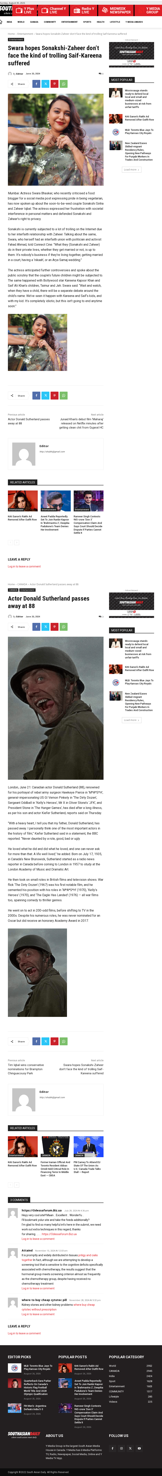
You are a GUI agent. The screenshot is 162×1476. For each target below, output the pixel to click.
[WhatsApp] (64, 84)
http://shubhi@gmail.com (52, 451)
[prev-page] (10, 542)
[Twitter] (45, 84)
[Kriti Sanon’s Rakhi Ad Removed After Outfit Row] (23, 500)
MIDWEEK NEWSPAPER (120, 10)
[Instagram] (121, 1448)
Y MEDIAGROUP (153, 10)
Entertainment (25, 34)
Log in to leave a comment (24, 566)
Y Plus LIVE (29, 10)
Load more (130, 169)
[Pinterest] (54, 84)
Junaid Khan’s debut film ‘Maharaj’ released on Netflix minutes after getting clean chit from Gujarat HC (81, 423)
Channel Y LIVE (58, 10)
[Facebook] (36, 84)
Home (11, 34)
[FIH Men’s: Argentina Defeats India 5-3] (14, 1408)
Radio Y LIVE (88, 10)
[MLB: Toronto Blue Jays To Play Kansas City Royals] (115, 132)
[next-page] (16, 542)
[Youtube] (139, 1448)
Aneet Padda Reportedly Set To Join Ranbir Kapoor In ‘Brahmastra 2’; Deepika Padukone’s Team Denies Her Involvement (55, 523)
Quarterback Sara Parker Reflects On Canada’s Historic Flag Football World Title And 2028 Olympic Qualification (37, 1388)
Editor (19, 73)
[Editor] (10, 74)
